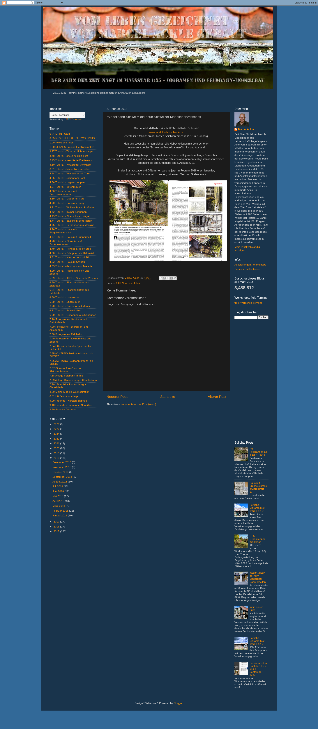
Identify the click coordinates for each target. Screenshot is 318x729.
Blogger (178, 703)
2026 (57, 424)
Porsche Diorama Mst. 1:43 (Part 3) (257, 508)
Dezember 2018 (62, 462)
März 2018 (59, 506)
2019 (57, 453)
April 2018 (58, 501)
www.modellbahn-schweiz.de (166, 132)
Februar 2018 (60, 510)
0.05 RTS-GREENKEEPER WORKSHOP (73, 138)
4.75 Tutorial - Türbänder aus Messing (72, 225)
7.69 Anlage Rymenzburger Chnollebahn (73, 380)
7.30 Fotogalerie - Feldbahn (66, 334)
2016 (57, 526)
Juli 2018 (58, 486)
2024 (57, 433)
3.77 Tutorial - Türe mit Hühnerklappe (71, 151)
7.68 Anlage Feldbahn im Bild (67, 375)
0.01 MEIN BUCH (60, 134)
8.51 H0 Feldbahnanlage (64, 396)
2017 (57, 521)
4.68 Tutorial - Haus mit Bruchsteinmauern (63, 193)
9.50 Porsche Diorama (63, 409)
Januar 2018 (60, 515)
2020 (57, 448)
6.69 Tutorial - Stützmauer (65, 302)
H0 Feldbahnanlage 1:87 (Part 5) (258, 451)
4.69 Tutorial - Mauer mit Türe (67, 198)
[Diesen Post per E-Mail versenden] (161, 278)
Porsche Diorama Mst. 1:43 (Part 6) (257, 641)
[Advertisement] (74, 594)
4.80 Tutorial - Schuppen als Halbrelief (72, 253)
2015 (57, 531)
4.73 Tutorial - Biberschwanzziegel (69, 216)
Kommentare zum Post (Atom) (138, 404)
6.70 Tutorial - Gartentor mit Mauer (70, 306)
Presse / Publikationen (247, 269)
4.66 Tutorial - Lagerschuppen (67, 182)
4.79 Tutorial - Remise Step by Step (70, 248)
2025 (57, 429)
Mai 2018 (58, 496)
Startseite (167, 397)
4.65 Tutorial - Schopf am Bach (68, 178)
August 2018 (60, 481)
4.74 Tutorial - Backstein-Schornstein (71, 220)
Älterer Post (217, 397)
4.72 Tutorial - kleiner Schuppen (68, 212)
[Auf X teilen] (168, 278)
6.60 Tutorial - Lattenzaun (65, 297)
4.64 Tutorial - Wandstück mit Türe (70, 173)
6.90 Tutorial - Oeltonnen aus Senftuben (73, 315)
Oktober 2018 (60, 472)
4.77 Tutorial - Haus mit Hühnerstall (70, 237)
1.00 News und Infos (128, 283)
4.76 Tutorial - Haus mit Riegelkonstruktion (63, 231)
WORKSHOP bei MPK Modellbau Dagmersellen (258, 577)
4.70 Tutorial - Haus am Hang (67, 203)
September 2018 (62, 476)
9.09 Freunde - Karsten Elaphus (68, 400)
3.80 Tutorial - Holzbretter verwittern (70, 164)
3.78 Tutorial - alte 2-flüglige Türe (69, 156)
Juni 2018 (58, 491)
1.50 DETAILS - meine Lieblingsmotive (72, 147)
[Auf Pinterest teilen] (175, 278)
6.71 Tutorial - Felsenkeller (65, 310)
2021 (57, 443)
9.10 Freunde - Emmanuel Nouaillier (71, 405)
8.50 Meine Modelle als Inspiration (69, 391)
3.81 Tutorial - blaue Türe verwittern (70, 169)
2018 (57, 458)
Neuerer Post (117, 397)
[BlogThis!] (164, 278)
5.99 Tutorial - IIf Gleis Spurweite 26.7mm (74, 278)
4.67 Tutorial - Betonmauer (65, 186)
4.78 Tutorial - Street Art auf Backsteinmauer (66, 243)
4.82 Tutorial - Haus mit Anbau (67, 262)
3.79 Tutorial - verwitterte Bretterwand (71, 160)
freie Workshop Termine (248, 302)
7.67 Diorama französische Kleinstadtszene (65, 370)
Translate (76, 119)
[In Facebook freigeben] (171, 278)
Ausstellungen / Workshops (250, 264)
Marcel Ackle (246, 129)
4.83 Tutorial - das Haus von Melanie (71, 266)
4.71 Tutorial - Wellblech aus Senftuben (72, 207)
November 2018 (62, 467)
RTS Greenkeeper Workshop (257, 538)
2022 (57, 438)
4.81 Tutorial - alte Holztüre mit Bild (70, 257)
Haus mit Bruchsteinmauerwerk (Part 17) (258, 487)
